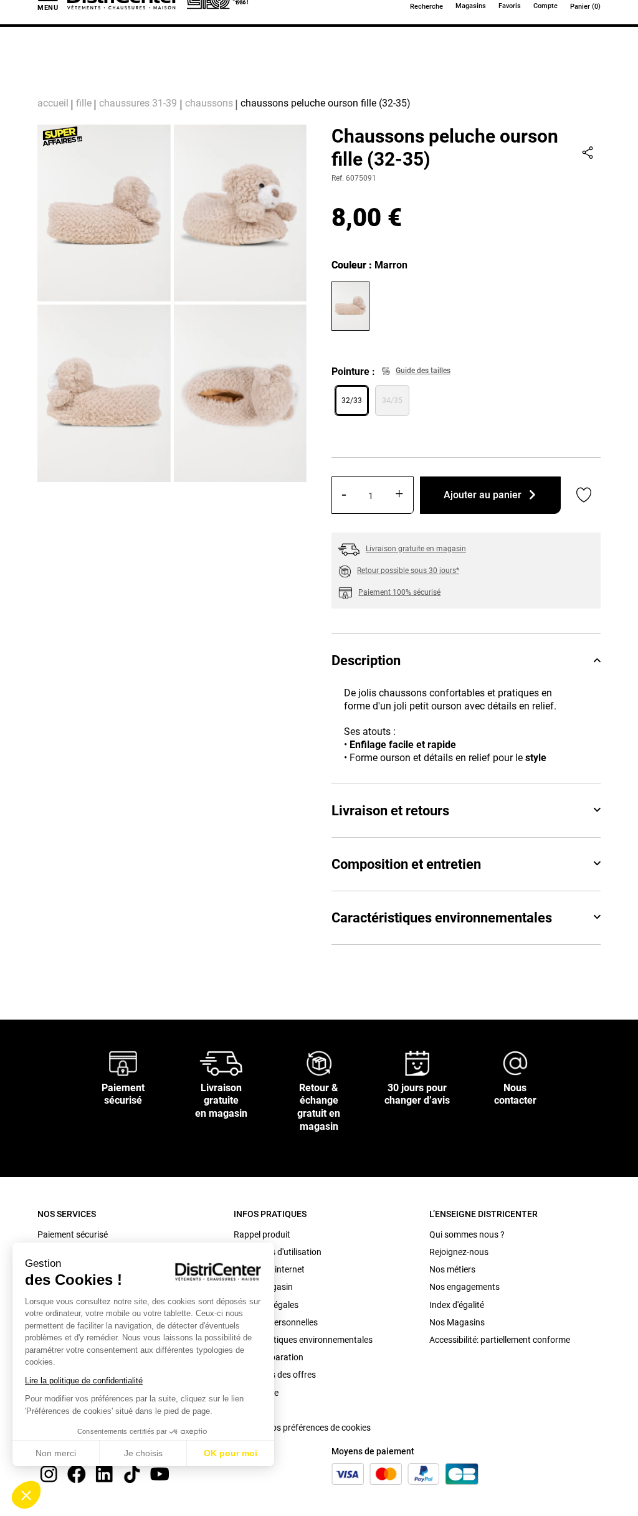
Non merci (56, 1453)
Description (366, 660)
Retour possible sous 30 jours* (408, 570)
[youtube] (159, 1473)
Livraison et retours (390, 810)
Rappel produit (262, 1234)
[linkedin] (104, 1473)
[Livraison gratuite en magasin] (221, 1062)
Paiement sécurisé (72, 1234)
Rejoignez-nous (458, 1252)
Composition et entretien (406, 864)
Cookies (249, 1410)
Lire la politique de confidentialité (84, 1380)
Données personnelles (276, 1322)
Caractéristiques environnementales (441, 918)
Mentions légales (266, 1305)
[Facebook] (76, 1473)
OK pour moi (230, 1453)
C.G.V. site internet (269, 1269)
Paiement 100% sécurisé (399, 592)
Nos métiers (452, 1269)
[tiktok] (132, 1473)
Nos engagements (464, 1287)
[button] (26, 1495)
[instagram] (48, 1473)
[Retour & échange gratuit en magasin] (319, 1062)
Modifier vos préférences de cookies (302, 1428)
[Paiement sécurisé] (123, 1062)
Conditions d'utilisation (277, 1252)
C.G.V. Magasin (263, 1287)
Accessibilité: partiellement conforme (499, 1340)
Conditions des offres (275, 1375)
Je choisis (143, 1453)
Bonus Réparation (268, 1357)
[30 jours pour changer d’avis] (417, 1062)
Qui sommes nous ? (467, 1234)
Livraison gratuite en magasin (416, 548)
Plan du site (256, 1393)
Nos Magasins (457, 1322)
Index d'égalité (456, 1305)
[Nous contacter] (515, 1062)
